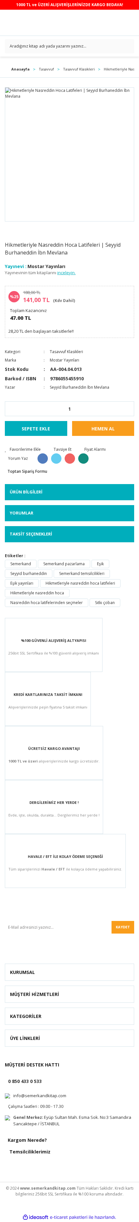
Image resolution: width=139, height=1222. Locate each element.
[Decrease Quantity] (10, 409)
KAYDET (123, 927)
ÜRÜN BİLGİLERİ (26, 492)
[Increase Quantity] (129, 409)
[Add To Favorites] (23, 449)
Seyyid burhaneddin (28, 573)
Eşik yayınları (21, 583)
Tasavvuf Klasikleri (66, 351)
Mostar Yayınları (46, 266)
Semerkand (20, 564)
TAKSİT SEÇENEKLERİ (31, 534)
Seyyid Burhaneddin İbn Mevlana (79, 387)
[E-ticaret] (69, 1217)
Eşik (100, 564)
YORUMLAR (21, 513)
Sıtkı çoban (105, 602)
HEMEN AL (103, 429)
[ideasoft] (35, 1217)
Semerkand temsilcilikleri (81, 573)
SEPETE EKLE (36, 429)
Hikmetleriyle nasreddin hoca (37, 593)
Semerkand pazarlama (64, 564)
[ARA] (127, 46)
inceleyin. (66, 273)
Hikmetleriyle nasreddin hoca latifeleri (80, 583)
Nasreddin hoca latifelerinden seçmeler (46, 602)
